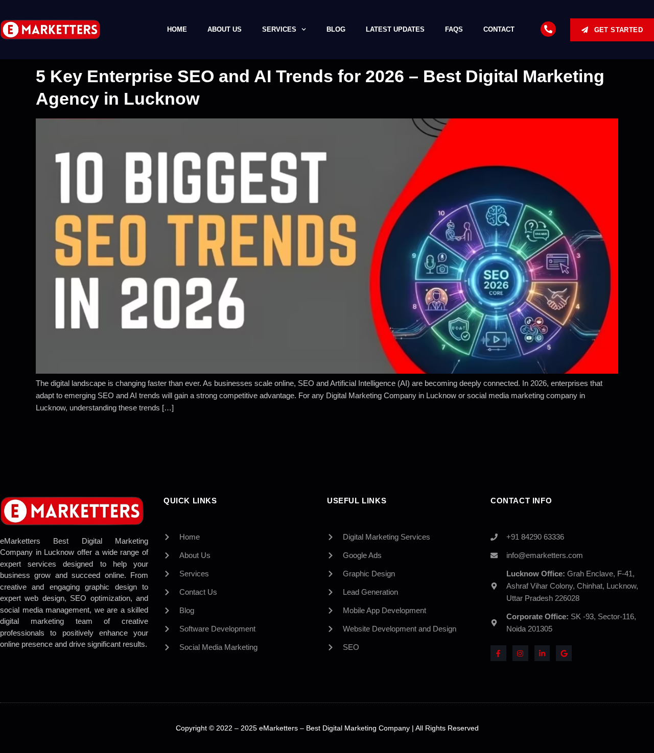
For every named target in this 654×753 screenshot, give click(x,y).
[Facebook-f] (498, 653)
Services (279, 29)
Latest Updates (395, 29)
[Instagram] (520, 653)
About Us (224, 29)
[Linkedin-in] (542, 653)
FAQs (454, 29)
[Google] (564, 653)
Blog (335, 29)
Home (177, 29)
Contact (499, 29)
